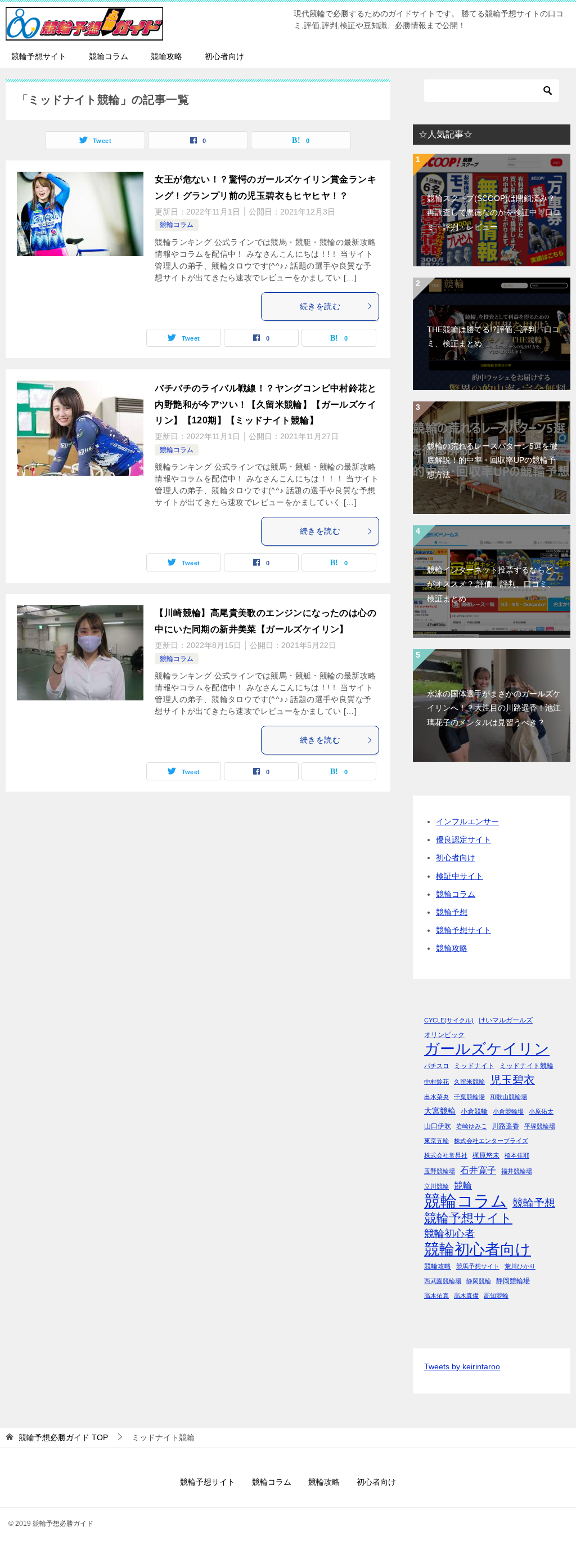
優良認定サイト (463, 839)
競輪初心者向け (477, 1249)
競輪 (463, 1185)
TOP (63, 1437)
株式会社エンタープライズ (491, 1140)
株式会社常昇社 (445, 1155)
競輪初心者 (449, 1233)
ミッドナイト (474, 1066)
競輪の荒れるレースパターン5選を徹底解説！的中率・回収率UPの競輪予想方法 (492, 460)
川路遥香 (505, 1126)
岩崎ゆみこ (471, 1126)
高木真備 (466, 1295)
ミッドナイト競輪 (527, 1066)
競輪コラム (108, 56)
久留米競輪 (469, 1081)
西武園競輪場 (442, 1280)
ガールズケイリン (487, 1049)
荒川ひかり (520, 1266)
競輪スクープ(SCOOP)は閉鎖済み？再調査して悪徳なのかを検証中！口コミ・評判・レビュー (494, 212)
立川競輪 (436, 1186)
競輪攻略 (166, 56)
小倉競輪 (474, 1111)
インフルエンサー (467, 821)
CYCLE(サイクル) (449, 1020)
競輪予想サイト (38, 56)
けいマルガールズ (506, 1020)
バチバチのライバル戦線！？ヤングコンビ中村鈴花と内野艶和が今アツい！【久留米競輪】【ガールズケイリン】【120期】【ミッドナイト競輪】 (265, 404)
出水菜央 (436, 1096)
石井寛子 (478, 1170)
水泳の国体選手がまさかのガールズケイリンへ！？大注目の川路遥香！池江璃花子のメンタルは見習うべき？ (494, 707)
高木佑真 (436, 1295)
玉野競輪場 (439, 1171)
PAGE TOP (553, 1493)
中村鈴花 (436, 1081)
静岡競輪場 (513, 1281)
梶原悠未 (486, 1155)
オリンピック (444, 1035)
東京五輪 (436, 1140)
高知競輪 (496, 1295)
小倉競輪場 (508, 1111)
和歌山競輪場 (508, 1096)
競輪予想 (451, 912)
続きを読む (320, 306)
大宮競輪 (440, 1111)
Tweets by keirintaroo (462, 1366)
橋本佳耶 (517, 1155)
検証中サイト (459, 876)
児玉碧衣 (512, 1080)
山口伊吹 (437, 1126)
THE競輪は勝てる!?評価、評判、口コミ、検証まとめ (493, 336)
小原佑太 (541, 1111)
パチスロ (436, 1065)
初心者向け (224, 56)
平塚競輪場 (539, 1126)
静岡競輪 (478, 1280)
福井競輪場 (516, 1171)
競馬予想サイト (478, 1266)
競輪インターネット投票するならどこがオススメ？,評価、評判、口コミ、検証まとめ (494, 583)
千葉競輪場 (469, 1096)
